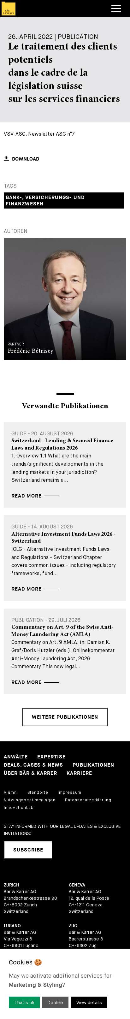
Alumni (11, 792)
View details (89, 1002)
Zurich (11, 885)
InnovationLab (19, 807)
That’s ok (24, 1002)
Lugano (12, 925)
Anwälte (16, 757)
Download (25, 159)
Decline (55, 1002)
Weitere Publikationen (65, 717)
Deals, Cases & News (33, 765)
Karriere (79, 773)
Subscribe (28, 850)
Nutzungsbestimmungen (30, 800)
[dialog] (65, 984)
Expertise (51, 757)
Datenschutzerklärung (88, 800)
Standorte (37, 792)
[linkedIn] (65, 850)
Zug (73, 925)
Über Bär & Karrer (30, 773)
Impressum (69, 792)
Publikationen (93, 765)
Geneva (77, 885)
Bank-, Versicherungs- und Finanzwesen (45, 201)
